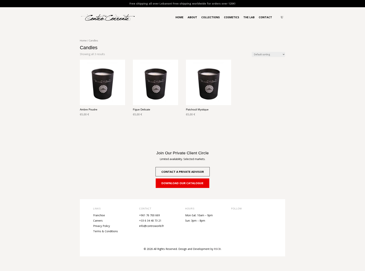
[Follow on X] (242, 218)
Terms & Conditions (105, 231)
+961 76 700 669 (149, 215)
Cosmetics (231, 17)
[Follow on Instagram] (249, 218)
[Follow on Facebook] (234, 218)
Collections (210, 17)
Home (179, 17)
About (192, 17)
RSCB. (217, 249)
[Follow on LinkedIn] (257, 218)
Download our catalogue (182, 183)
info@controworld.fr (151, 226)
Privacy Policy (101, 226)
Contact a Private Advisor (182, 172)
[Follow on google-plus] (265, 218)
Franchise (99, 215)
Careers (98, 220)
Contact (265, 17)
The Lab (249, 17)
